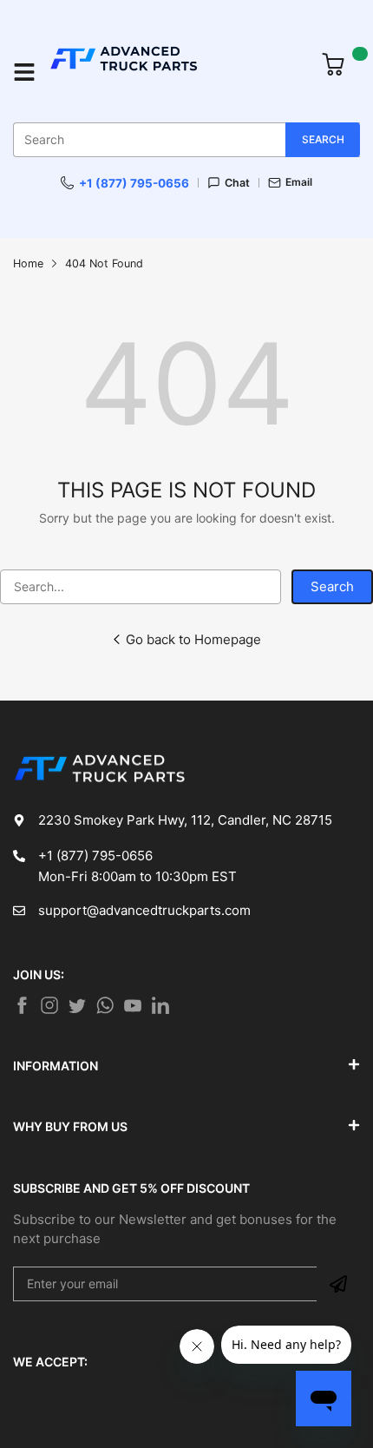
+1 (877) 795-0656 (134, 183)
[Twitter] (49, 1005)
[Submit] (338, 1284)
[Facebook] (21, 1005)
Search (332, 586)
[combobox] (186, 139)
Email (298, 182)
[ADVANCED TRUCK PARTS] (176, 72)
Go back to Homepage (193, 639)
